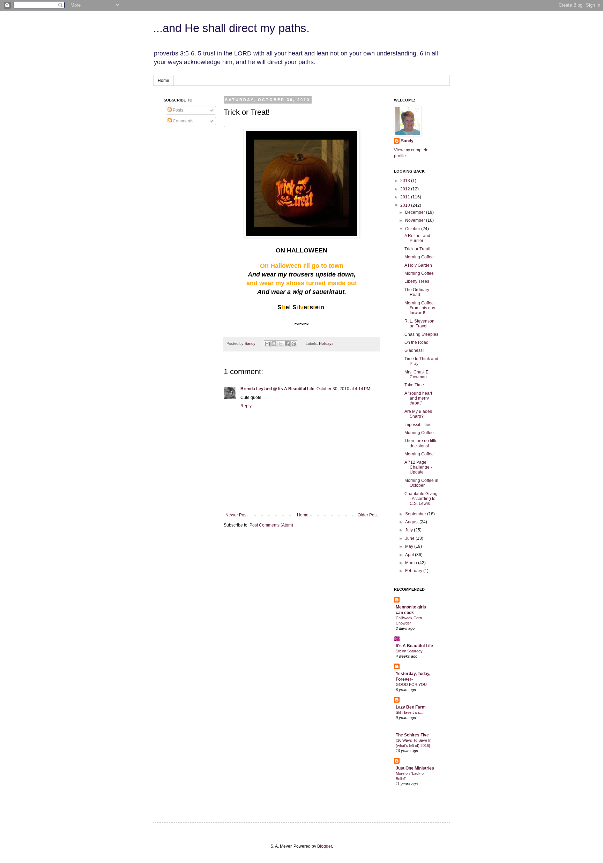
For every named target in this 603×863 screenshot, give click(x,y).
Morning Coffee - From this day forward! (420, 308)
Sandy (250, 343)
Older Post (368, 515)
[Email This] (267, 343)
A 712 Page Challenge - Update (418, 467)
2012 (405, 189)
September (416, 514)
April (410, 554)
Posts (177, 110)
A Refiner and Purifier (417, 238)
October (413, 228)
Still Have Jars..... (410, 712)
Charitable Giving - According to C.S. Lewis (421, 498)
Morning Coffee (419, 257)
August (412, 522)
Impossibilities (417, 424)
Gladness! (414, 350)
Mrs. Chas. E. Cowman (417, 374)
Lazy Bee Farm (411, 707)
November (415, 220)
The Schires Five (412, 735)
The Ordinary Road (416, 292)
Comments (182, 121)
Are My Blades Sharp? (418, 414)
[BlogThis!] (273, 343)
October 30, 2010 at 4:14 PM (343, 388)
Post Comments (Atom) (271, 525)
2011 (405, 197)
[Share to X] (280, 343)
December (415, 212)
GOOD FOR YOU (411, 684)
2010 (405, 205)
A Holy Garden (418, 265)
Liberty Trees (416, 281)
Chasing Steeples (421, 334)
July (409, 530)
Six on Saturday (409, 651)
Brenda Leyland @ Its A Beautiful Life (277, 388)
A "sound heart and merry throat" (418, 398)
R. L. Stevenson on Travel (419, 323)
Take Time (414, 385)
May (409, 546)
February (414, 570)
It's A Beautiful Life (414, 645)
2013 (405, 180)
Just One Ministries (415, 768)
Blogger (324, 846)
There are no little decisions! (421, 443)
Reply (246, 405)
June (410, 538)
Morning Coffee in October (421, 483)
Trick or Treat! (417, 249)
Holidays (326, 343)
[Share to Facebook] (287, 343)
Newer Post (236, 515)
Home (163, 80)
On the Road (416, 342)
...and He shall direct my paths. (231, 28)
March (411, 562)
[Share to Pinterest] (293, 343)
